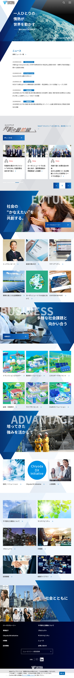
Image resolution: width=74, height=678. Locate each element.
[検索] (64, 2)
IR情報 (5, 640)
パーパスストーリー (9, 625)
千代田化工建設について (46, 625)
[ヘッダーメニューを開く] (70, 2)
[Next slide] (68, 185)
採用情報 (6, 646)
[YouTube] (37, 659)
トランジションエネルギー (12, 375)
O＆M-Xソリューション (57, 407)
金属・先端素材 (8, 407)
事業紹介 (6, 630)
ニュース (41, 640)
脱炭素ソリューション (34, 375)
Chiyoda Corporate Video (60, 38)
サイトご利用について (28, 675)
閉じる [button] (62, 673)
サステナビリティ (44, 635)
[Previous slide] (56, 185)
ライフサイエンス (32, 407)
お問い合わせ (42, 646)
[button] (4, 182)
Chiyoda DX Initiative (10, 635)
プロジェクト (42, 630)
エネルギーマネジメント (58, 375)
